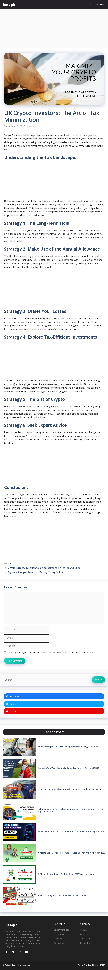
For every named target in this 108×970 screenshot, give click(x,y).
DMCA (102, 965)
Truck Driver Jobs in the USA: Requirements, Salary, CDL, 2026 (68, 746)
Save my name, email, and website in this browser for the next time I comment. (50, 652)
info (10, 563)
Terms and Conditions (88, 965)
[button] (90, 4)
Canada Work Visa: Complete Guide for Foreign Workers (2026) (68, 768)
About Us (84, 929)
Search (98, 679)
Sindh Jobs (58, 938)
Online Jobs (58, 934)
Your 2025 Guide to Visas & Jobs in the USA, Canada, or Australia (69, 789)
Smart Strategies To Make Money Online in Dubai (62, 895)
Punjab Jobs (58, 943)
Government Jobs (61, 929)
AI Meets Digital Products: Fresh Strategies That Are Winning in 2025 (71, 852)
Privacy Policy (86, 943)
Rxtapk (9, 4)
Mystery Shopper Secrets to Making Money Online (35, 572)
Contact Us (85, 938)
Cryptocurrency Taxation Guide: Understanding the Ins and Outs (44, 567)
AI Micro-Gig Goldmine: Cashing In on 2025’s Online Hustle (66, 874)
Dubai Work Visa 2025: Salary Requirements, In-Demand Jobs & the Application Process (70, 810)
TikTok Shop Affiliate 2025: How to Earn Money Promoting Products (71, 831)
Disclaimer (85, 934)
